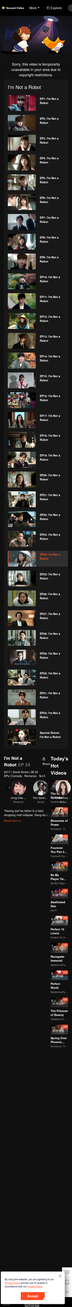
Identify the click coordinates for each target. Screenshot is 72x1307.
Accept (32, 1296)
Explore (56, 8)
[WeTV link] (13, 8)
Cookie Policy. (35, 1286)
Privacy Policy (12, 1282)
